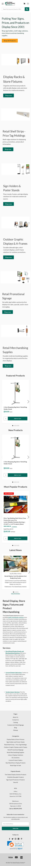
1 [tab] (12, 425)
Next (28, 401)
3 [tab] (15, 425)
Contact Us (15, 720)
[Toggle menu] (2, 3)
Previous (2, 401)
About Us (15, 717)
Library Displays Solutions (15, 755)
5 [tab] (18, 425)
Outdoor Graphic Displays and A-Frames (15, 747)
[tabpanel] (15, 401)
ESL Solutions (15, 757)
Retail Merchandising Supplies (15, 752)
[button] (10, 41)
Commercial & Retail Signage (15, 725)
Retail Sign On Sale (15, 765)
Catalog (15, 722)
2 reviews (14, 526)
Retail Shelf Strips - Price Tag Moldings (15, 744)
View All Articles (15, 593)
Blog (15, 727)
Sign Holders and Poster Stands (16, 742)
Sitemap (15, 730)
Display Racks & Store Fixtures (15, 739)
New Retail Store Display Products (15, 763)
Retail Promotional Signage (15, 750)
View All (15, 782)
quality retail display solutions (16, 617)
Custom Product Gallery (15, 760)
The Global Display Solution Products (15, 774)
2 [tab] (14, 425)
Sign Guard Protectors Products (15, 780)
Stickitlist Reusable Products (15, 777)
